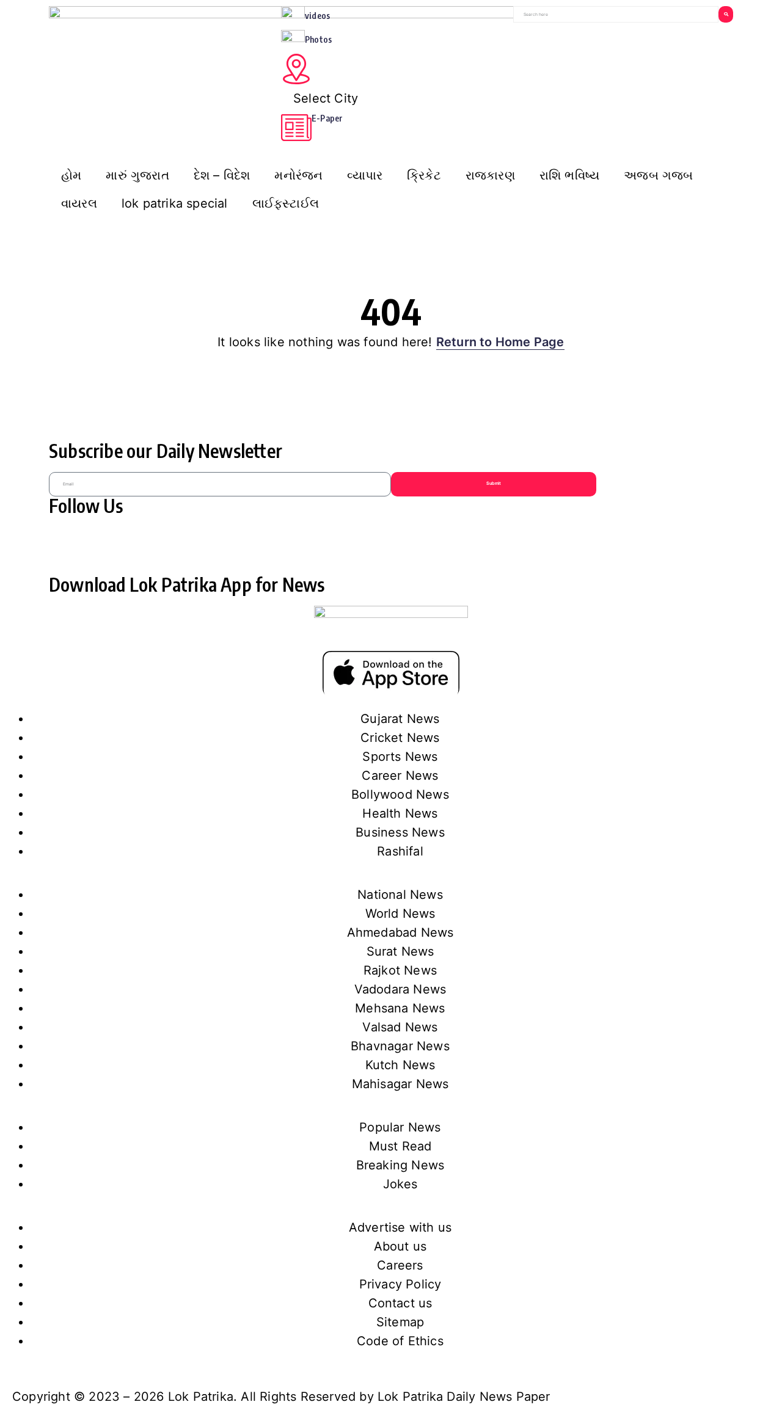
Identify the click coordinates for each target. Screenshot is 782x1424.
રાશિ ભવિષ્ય (569, 175)
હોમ (71, 175)
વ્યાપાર (364, 175)
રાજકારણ (490, 175)
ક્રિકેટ (424, 175)
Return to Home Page (500, 342)
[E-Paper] (296, 127)
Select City (325, 98)
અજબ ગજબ (658, 175)
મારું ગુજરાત (137, 175)
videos (317, 15)
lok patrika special (175, 203)
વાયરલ (79, 203)
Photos (318, 39)
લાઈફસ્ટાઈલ (285, 203)
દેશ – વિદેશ (222, 175)
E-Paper (327, 118)
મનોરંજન (298, 175)
